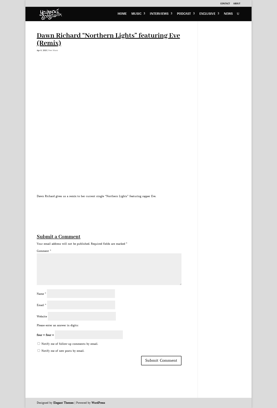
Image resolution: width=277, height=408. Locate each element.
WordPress (98, 402)
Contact (225, 4)
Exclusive (207, 14)
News (228, 14)
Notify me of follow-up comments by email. (69, 344)
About (236, 4)
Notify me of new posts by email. (62, 350)
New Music (53, 50)
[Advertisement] (105, 207)
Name (41, 293)
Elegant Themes (63, 402)
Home (122, 14)
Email (41, 305)
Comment (44, 251)
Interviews (159, 14)
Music (136, 14)
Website (42, 316)
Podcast (184, 14)
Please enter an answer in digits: (58, 325)
